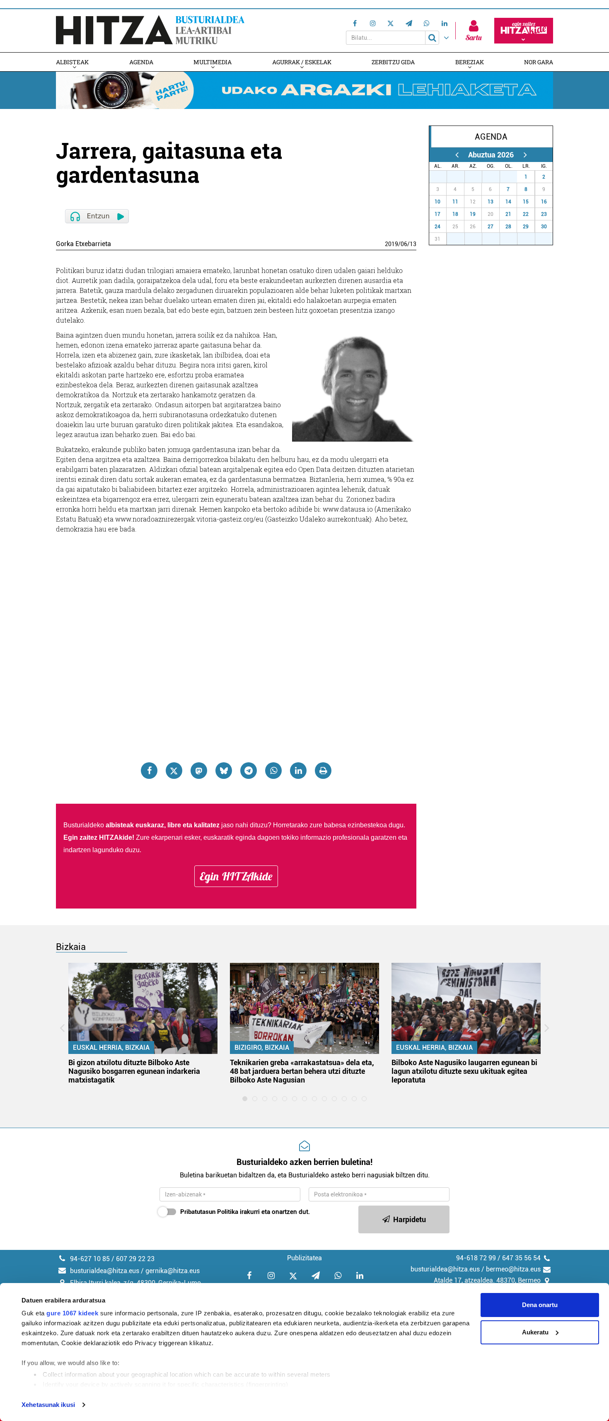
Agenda (141, 62)
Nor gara (538, 62)
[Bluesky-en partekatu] (223, 770)
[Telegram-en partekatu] (248, 770)
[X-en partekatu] (174, 770)
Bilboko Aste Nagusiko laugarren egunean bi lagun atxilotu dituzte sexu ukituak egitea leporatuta (464, 1071)
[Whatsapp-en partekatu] (273, 770)
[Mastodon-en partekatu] (199, 770)
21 (508, 214)
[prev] (457, 155)
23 (544, 214)
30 (495, 177)
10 (437, 202)
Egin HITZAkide (236, 876)
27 (442, 177)
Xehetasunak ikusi (48, 1404)
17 (437, 214)
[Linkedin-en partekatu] (298, 770)
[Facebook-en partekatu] (149, 770)
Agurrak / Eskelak (301, 62)
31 (513, 177)
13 (413, 244)
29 (478, 177)
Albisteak (72, 62)
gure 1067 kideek (72, 1313)
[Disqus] (236, 640)
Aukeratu (535, 1332)
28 (460, 177)
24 (437, 227)
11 (455, 202)
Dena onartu (540, 1304)
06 (404, 244)
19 (473, 214)
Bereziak (469, 62)
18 (455, 214)
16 (544, 202)
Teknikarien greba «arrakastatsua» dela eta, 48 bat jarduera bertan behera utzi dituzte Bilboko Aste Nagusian (302, 1071)
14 (508, 202)
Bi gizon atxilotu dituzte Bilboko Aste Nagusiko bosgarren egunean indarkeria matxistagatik (134, 1071)
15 (526, 202)
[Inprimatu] (323, 770)
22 (526, 214)
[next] (525, 155)
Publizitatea (304, 1258)
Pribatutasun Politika (209, 1212)
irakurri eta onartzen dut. (245, 1212)
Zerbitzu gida (393, 62)
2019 (391, 244)
